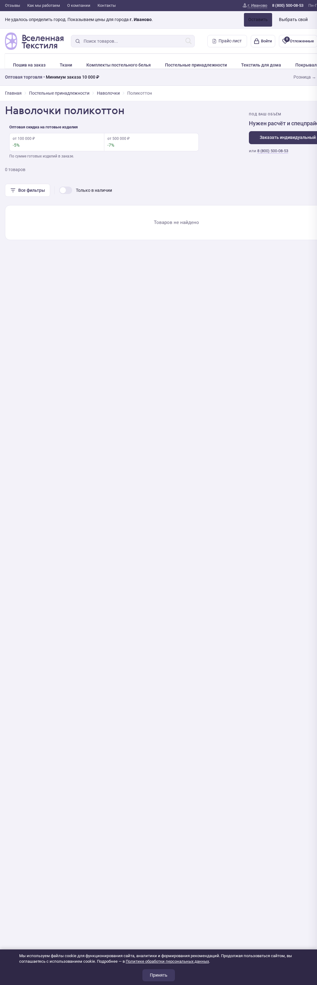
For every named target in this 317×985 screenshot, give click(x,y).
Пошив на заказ (29, 64)
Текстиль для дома (261, 64)
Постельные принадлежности (196, 64)
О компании (78, 5)
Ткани (66, 64)
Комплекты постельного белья (118, 64)
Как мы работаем (43, 5)
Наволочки (108, 93)
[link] (255, 5)
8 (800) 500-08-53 (272, 150)
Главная (13, 93)
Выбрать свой (293, 19)
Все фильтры (31, 190)
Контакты (107, 5)
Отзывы (12, 5)
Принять (158, 975)
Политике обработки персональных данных (167, 961)
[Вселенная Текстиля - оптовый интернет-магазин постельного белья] (34, 41)
